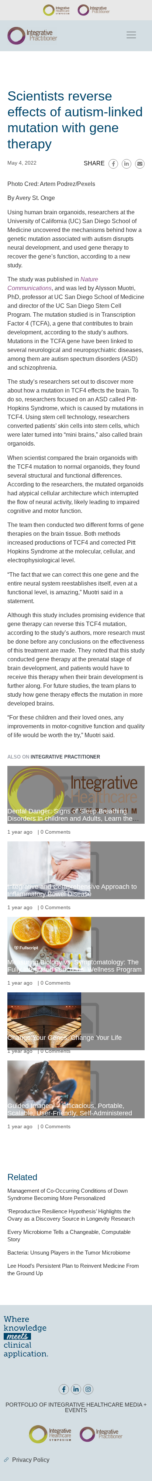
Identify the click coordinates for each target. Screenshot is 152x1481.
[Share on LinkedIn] (126, 164)
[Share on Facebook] (113, 164)
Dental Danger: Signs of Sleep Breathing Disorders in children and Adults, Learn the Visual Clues (69, 819)
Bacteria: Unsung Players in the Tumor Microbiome (68, 1252)
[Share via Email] (140, 164)
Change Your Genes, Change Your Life (64, 1037)
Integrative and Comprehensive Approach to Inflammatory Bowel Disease (72, 890)
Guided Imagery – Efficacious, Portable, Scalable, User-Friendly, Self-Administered (69, 1109)
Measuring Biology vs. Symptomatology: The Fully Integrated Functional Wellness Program (74, 965)
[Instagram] (88, 1389)
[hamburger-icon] (130, 36)
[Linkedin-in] (76, 1389)
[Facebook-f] (64, 1389)
